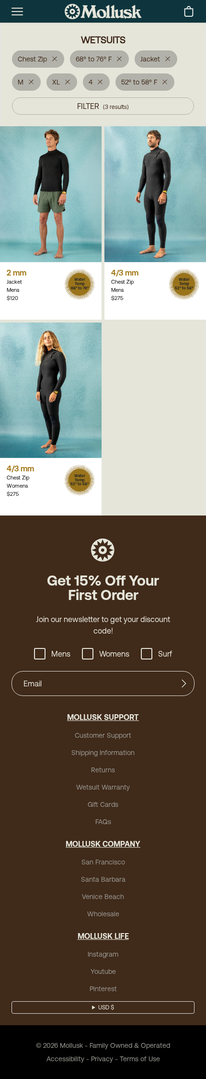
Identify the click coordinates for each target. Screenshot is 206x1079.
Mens (60, 653)
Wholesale (103, 914)
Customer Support (103, 735)
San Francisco (103, 862)
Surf (165, 653)
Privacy (102, 1059)
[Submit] (184, 683)
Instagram (103, 954)
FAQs (103, 822)
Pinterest (103, 989)
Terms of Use (140, 1059)
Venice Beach (103, 896)
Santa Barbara (103, 879)
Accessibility (65, 1059)
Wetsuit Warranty (103, 787)
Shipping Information (103, 752)
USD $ (106, 1007)
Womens (114, 653)
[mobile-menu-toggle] (17, 11)
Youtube (103, 971)
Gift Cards (103, 804)
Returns (103, 770)
